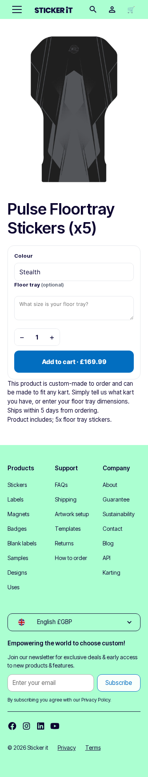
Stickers (17, 484)
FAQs (61, 484)
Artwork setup (72, 514)
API (107, 557)
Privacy (67, 747)
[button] (15, 9)
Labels (15, 499)
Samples (17, 557)
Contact (112, 528)
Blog (108, 543)
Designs (17, 572)
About (110, 484)
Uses (13, 587)
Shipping (66, 499)
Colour (23, 256)
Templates (68, 528)
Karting (111, 572)
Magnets (18, 514)
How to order (71, 557)
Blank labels (21, 543)
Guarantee (116, 499)
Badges (16, 528)
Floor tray (39, 284)
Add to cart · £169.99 (74, 362)
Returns (64, 543)
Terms (93, 747)
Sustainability (119, 514)
